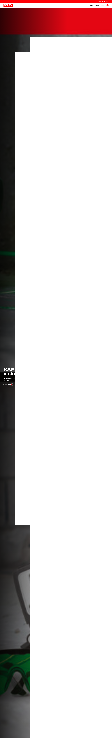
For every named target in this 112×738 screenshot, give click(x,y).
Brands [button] (102, 5)
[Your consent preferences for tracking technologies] (110, 736)
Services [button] (97, 5)
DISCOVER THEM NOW (10, 383)
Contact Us (100, 1)
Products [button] (91, 5)
